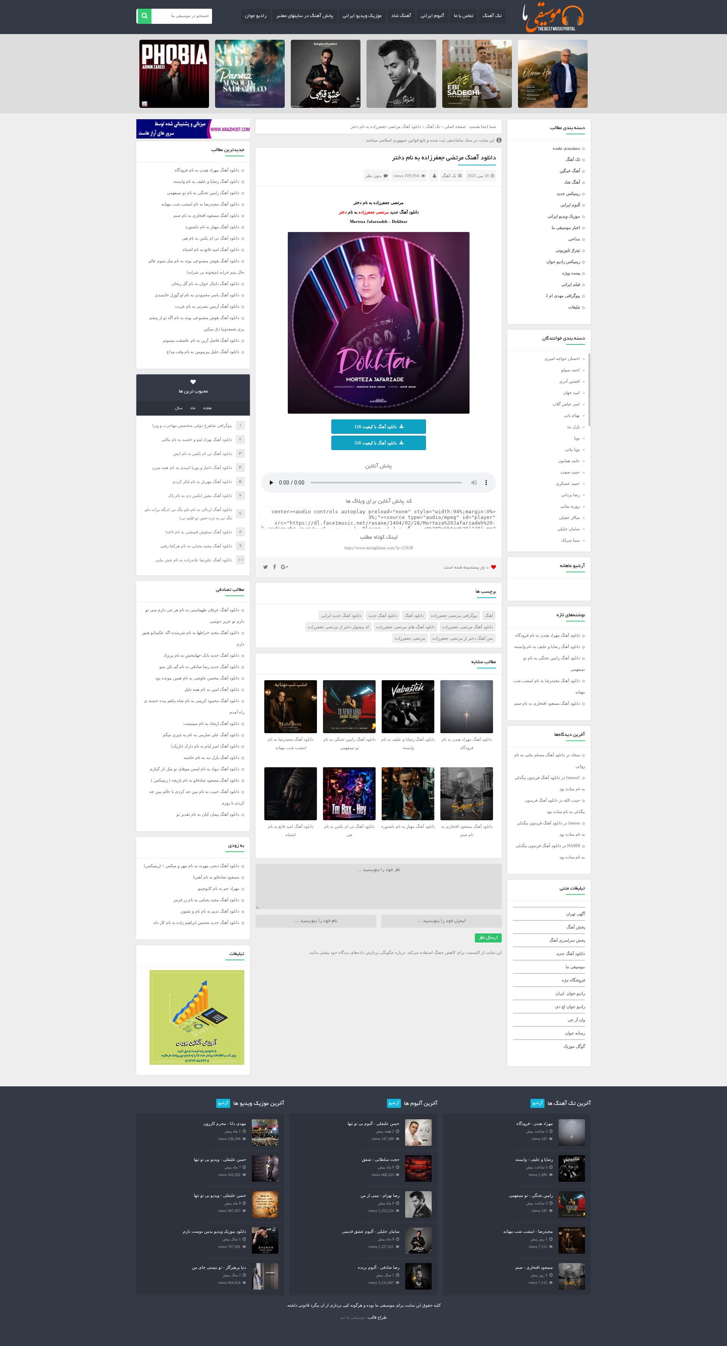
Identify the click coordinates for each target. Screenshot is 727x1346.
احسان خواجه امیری (562, 358)
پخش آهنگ (575, 927)
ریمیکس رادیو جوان (563, 261)
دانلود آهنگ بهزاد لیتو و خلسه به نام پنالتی (196, 439)
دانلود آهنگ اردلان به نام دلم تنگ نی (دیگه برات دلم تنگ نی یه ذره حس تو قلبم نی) (188, 513)
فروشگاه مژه (573, 980)
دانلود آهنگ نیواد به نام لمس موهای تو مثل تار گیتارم (194, 768)
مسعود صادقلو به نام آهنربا (216, 877)
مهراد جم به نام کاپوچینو (218, 888)
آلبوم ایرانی (433, 16)
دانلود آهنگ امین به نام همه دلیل (211, 689)
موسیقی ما (575, 966)
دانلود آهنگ (414, 615)
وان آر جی (576, 1019)
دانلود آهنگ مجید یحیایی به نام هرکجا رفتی (196, 546)
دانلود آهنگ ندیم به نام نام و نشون (210, 911)
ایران (559, 993)
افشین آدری (569, 381)
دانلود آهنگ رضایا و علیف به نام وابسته (547, 646)
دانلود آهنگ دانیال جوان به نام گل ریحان (205, 283)
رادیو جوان (256, 16)
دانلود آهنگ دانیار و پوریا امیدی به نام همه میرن (192, 467)
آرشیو (537, 1103)
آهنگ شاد (401, 16)
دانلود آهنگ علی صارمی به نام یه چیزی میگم (201, 734)
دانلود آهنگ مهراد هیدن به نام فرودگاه (547, 635)
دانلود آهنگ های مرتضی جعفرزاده (405, 627)
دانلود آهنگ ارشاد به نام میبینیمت (211, 723)
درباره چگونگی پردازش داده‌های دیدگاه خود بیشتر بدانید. (357, 952)
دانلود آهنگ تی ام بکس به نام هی (210, 238)
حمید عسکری (568, 483)
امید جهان (571, 392)
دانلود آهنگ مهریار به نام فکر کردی (202, 481)
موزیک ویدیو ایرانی (362, 16)
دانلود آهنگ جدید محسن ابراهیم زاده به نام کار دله (196, 922)
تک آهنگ (492, 16)
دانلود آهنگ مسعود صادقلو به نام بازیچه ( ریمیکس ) (195, 780)
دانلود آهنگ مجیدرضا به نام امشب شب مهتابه (200, 204)
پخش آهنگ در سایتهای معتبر (304, 16)
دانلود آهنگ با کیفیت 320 (375, 443)
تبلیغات (574, 307)
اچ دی (560, 1006)
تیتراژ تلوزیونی (567, 250)
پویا (577, 438)
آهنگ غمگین (570, 170)
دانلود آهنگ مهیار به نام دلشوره (212, 226)
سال (179, 408)
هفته (207, 408)
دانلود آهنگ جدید (570, 953)
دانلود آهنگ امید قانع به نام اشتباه (211, 249)
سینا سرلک (570, 540)
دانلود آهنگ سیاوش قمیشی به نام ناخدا (198, 532)
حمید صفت (570, 472)
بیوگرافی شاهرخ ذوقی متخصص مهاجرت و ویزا (192, 425)
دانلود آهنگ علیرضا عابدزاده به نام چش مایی (193, 560)
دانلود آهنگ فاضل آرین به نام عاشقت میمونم (201, 340)
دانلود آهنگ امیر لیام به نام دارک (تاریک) (205, 746)
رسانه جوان (575, 1033)
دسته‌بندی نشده (566, 148)
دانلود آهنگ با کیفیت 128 (375, 426)
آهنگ (489, 615)
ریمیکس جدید (568, 193)
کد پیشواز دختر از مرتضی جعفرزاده (338, 627)
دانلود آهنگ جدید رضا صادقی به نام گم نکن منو (199, 666)
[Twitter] (265, 567)
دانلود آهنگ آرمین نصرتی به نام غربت (207, 306)
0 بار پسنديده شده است (466, 567)
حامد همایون (569, 460)
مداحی (574, 239)
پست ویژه (571, 273)
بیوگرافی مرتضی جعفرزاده (454, 615)
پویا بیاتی (572, 449)
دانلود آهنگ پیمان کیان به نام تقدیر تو (207, 814)
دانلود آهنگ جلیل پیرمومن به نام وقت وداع (203, 351)
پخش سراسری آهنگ (567, 940)
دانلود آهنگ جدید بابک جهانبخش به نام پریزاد (201, 655)
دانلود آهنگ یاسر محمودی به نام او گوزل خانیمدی (197, 295)
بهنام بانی (572, 415)
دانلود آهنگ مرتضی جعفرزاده (467, 627)
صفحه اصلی (455, 126)
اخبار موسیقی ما (566, 227)
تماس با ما (463, 16)
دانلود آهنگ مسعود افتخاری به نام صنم (547, 703)
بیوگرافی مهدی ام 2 (563, 295)
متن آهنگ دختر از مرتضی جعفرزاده (462, 638)
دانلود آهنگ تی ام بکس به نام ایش (202, 453)
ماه (192, 408)
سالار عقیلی (569, 517)
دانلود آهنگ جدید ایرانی (341, 615)
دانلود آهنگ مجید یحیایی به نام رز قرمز (206, 899)
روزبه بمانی (570, 506)
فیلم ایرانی (571, 284)
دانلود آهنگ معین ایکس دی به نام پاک (200, 495)
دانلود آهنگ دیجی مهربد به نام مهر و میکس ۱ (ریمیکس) (191, 865)
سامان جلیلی (568, 529)
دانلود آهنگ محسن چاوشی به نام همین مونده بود (197, 678)
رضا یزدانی (570, 494)
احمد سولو (570, 370)
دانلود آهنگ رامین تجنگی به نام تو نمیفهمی (203, 192)
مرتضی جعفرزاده (410, 638)
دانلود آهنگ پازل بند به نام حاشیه (211, 757)
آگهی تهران (575, 913)
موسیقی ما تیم (353, 1317)
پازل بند (573, 426)
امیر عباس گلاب (566, 404)
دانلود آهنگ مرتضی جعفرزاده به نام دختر (444, 158)
